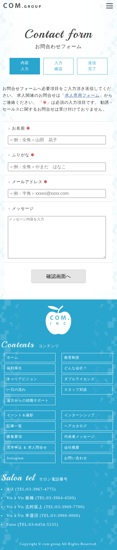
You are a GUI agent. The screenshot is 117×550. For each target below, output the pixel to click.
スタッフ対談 (75, 390)
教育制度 (71, 357)
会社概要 (71, 447)
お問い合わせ (75, 458)
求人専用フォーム (82, 95)
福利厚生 (14, 368)
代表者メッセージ (79, 437)
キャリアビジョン (22, 379)
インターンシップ (79, 415)
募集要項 (14, 437)
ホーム (12, 357)
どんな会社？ (75, 368)
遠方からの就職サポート (28, 400)
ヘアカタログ (75, 426)
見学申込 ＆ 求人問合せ (27, 447)
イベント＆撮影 (20, 415)
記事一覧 (14, 426)
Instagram (15, 458)
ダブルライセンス (79, 379)
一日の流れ (16, 390)
